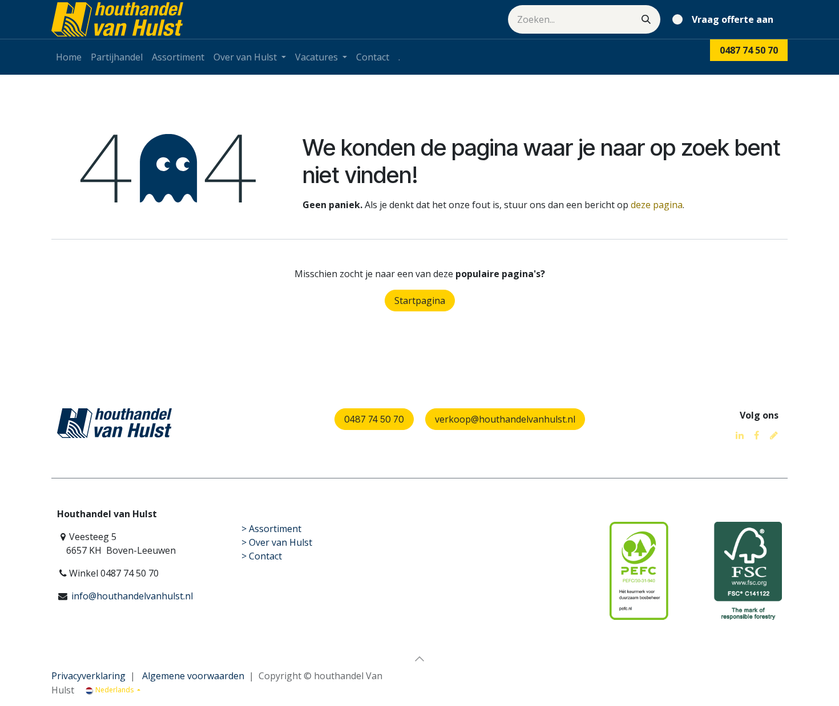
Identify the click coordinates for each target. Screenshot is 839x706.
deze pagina (657, 204)
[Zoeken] (646, 19)
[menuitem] (68, 57)
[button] (419, 658)
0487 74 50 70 (374, 419)
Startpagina (419, 300)
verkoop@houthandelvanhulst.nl (505, 419)
